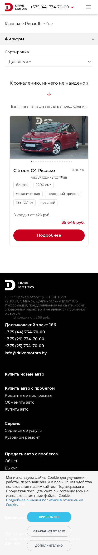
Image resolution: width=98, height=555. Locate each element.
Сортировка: (17, 52)
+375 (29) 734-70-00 (24, 339)
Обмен (12, 461)
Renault (33, 23)
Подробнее (49, 235)
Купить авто (17, 409)
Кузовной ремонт (22, 437)
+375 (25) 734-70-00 (24, 346)
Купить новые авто (24, 374)
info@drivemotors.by (26, 353)
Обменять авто (19, 402)
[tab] (31, 161)
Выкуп (11, 468)
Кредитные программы (28, 395)
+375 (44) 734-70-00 (50, 7)
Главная (12, 23)
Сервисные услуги (23, 430)
